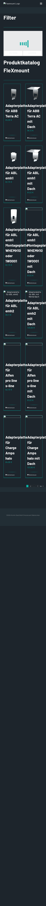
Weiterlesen (9, 138)
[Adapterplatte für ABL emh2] (12, 293)
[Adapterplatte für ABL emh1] (12, 154)
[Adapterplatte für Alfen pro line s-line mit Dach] (33, 351)
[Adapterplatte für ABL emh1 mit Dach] (33, 154)
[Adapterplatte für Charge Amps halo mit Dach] (33, 423)
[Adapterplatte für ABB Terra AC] (12, 92)
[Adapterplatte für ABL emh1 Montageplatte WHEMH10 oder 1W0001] (12, 216)
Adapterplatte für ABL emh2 (16, 305)
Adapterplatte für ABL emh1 (16, 172)
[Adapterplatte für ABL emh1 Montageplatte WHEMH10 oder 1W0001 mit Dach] (33, 216)
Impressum (27, 515)
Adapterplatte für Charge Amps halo (16, 447)
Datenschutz (36, 515)
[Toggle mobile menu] (41, 3)
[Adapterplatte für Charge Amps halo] (12, 423)
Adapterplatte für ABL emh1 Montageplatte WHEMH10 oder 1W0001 (16, 245)
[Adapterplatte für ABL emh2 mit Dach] (33, 294)
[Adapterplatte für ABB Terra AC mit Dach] (33, 92)
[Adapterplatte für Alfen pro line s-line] (12, 351)
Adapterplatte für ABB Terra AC (16, 110)
